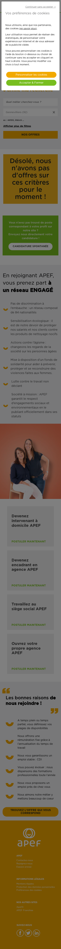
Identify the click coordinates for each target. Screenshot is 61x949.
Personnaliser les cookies (31, 74)
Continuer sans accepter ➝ (40, 7)
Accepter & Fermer (31, 82)
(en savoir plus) (28, 29)
